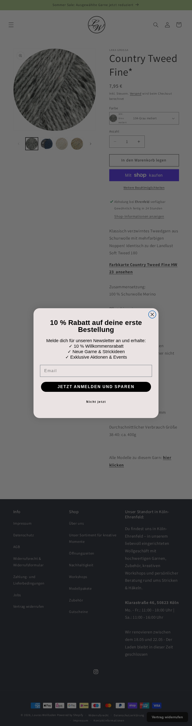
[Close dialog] (152, 314)
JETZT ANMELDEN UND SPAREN (96, 387)
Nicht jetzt (96, 402)
